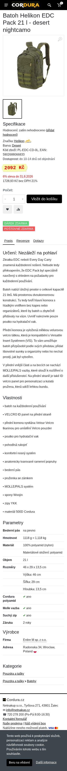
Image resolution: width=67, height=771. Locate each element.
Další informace (46, 762)
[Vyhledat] (49, 5)
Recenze (23, 241)
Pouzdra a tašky (13, 673)
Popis (8, 241)
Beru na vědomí (19, 762)
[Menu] (6, 5)
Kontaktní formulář (15, 719)
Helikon (19, 141)
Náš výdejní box (35, 723)
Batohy (31, 681)
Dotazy (38, 241)
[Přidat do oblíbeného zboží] (7, 209)
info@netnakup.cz (18, 710)
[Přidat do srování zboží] (18, 209)
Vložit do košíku (44, 199)
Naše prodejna (12, 723)
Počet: (8, 190)
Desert (16, 145)
